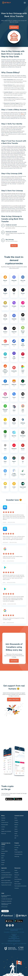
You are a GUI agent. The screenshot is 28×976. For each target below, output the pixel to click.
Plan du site (3, 833)
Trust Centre (17, 881)
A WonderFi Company (14, 930)
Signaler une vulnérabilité (6, 831)
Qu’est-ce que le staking (5, 880)
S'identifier (3, 818)
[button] (24, 2)
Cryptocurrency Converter (6, 885)
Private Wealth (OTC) (18, 852)
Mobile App (17, 856)
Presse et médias (4, 824)
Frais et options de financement (20, 886)
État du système (18, 883)
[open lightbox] (14, 759)
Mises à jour (17, 874)
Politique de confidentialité (6, 901)
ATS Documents (4, 906)
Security (16, 877)
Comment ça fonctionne (5, 872)
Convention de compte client (6, 899)
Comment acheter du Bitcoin (6, 874)
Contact (2, 829)
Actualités (16, 872)
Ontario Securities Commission (14, 938)
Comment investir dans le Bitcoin (6, 877)
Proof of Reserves (18, 879)
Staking (16, 849)
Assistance (17, 888)
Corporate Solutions (18, 854)
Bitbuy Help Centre (14, 699)
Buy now (14, 245)
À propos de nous (4, 822)
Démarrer (3, 820)
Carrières (3, 826)
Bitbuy (22, 114)
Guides (16, 870)
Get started (14, 27)
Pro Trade (16, 847)
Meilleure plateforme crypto (6, 882)
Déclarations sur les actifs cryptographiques (6, 904)
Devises (2, 870)
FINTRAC (14, 935)
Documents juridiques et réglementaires (6, 896)
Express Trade (17, 845)
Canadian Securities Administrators (14, 940)
